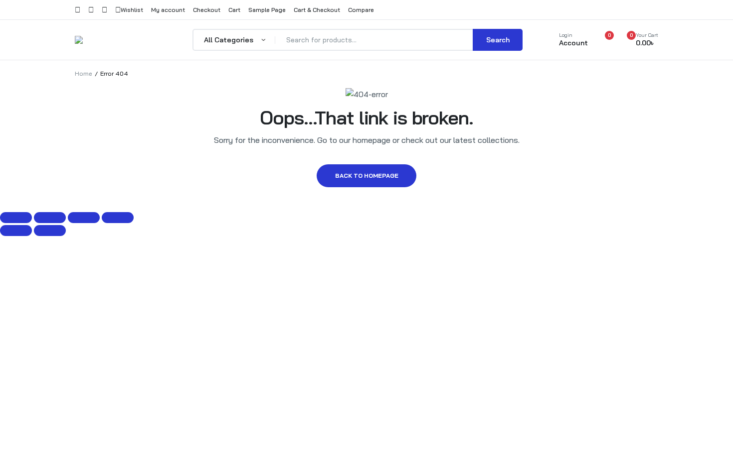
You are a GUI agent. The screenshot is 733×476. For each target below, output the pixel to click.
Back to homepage (366, 175)
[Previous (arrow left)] (16, 230)
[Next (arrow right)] (50, 230)
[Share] (84, 217)
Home (83, 73)
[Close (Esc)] (118, 217)
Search (498, 39)
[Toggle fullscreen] (50, 217)
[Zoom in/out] (16, 217)
